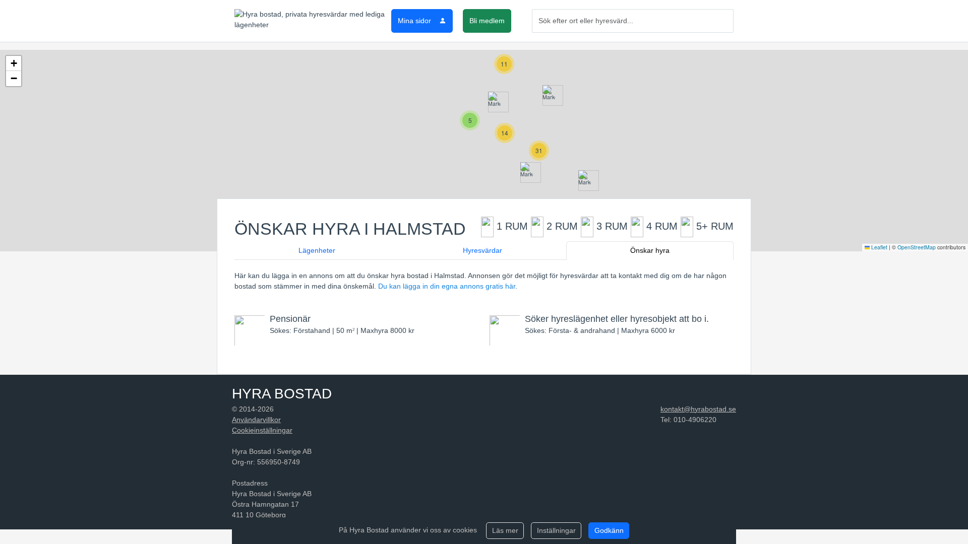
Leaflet (878, 247)
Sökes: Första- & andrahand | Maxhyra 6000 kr (617, 324)
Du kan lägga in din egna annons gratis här (446, 286)
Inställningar (556, 530)
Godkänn (609, 530)
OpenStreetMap (916, 247)
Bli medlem (487, 21)
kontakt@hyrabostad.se (698, 409)
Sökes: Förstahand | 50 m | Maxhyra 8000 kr (342, 324)
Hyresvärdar (482, 250)
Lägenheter (316, 250)
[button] (548, 95)
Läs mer (505, 530)
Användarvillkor (256, 420)
